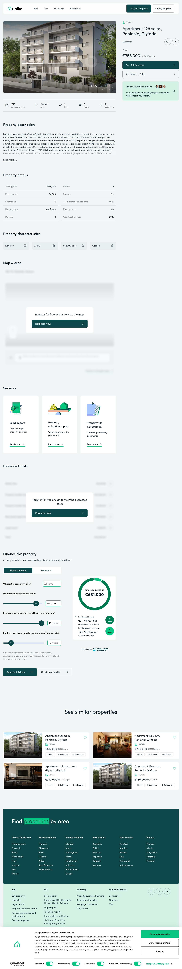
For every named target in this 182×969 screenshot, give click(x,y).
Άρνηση (160, 951)
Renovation (46, 570)
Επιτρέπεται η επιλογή (159, 943)
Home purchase (18, 570)
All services (75, 8)
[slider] (36, 603)
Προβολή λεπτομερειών (157, 964)
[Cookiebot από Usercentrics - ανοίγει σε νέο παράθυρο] (17, 964)
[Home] (15, 8)
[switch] (76, 964)
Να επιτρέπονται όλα (160, 934)
